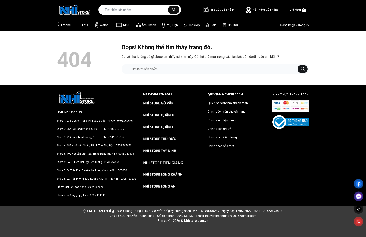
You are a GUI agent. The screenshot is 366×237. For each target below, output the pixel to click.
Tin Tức (232, 25)
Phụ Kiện (172, 25)
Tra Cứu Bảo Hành (222, 9)
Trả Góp (194, 25)
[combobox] (134, 9)
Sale (213, 25)
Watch (104, 25)
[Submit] (173, 10)
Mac (126, 25)
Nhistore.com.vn (196, 221)
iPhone (66, 25)
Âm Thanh (149, 25)
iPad (85, 25)
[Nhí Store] (74, 9)
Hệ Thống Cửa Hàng (265, 9)
